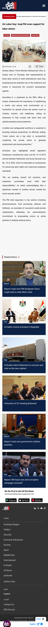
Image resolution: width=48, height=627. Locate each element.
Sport (6, 550)
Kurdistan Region (11, 524)
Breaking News (9, 16)
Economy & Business (13, 540)
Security (7, 534)
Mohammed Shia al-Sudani (20, 35)
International (9, 560)
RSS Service (9, 609)
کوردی (6, 599)
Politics (6, 35)
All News (8, 570)
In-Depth (8, 565)
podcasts (8, 575)
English (7, 594)
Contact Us (9, 604)
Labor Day (35, 35)
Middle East (9, 555)
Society (7, 545)
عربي (6, 589)
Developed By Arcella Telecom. (24, 618)
